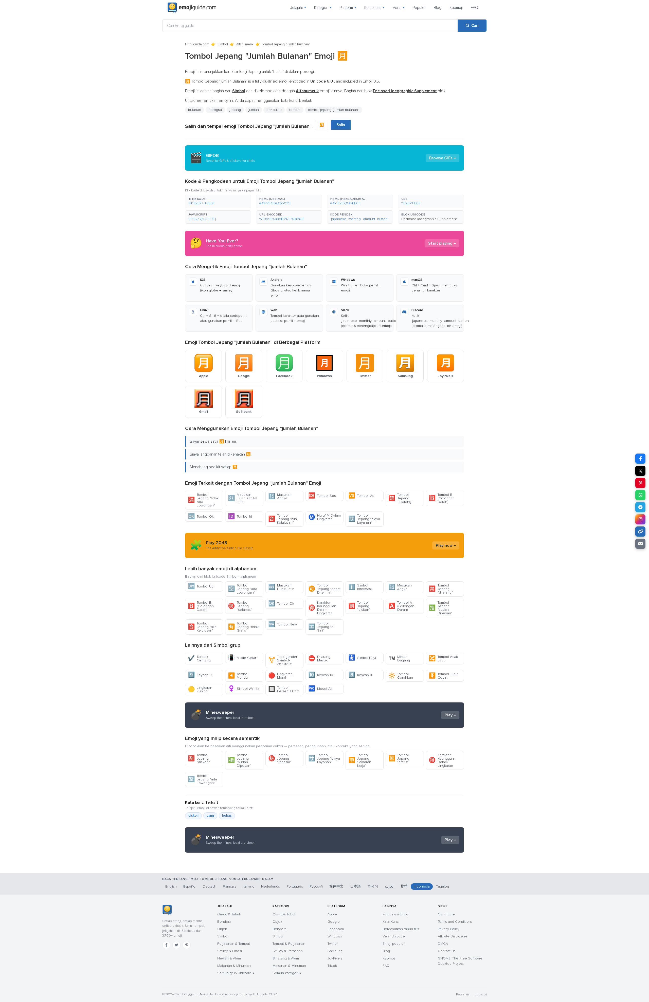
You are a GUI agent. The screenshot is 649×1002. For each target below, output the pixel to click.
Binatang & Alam (286, 958)
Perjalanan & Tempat (233, 943)
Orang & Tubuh (229, 914)
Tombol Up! (201, 586)
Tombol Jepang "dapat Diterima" (324, 589)
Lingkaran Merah (280, 676)
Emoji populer (394, 943)
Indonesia (422, 886)
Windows (335, 936)
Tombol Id (240, 516)
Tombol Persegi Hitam (283, 689)
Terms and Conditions (455, 921)
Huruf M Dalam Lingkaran (324, 517)
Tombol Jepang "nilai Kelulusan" (283, 519)
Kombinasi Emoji (395, 914)
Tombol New (282, 624)
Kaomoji (456, 7)
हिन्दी (404, 886)
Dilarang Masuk (319, 658)
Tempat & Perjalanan (289, 943)
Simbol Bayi (362, 657)
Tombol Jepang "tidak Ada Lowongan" (203, 500)
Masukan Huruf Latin (281, 587)
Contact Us (447, 951)
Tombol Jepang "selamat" (240, 606)
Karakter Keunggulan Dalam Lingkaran (322, 607)
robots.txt (480, 994)
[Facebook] (166, 945)
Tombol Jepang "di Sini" (321, 627)
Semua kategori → (287, 973)
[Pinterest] (187, 945)
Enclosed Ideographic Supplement (429, 219)
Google (334, 921)
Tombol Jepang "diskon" (359, 606)
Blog (437, 7)
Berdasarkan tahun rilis (401, 929)
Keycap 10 (320, 675)
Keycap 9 (200, 675)
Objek (222, 929)
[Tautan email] (640, 544)
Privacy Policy (448, 929)
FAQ (474, 7)
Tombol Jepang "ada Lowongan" (242, 589)
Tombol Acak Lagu (443, 658)
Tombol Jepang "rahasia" (279, 758)
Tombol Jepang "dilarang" (400, 498)
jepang (235, 110)
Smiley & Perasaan (288, 951)
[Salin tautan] (640, 531)
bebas (227, 816)
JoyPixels (335, 958)
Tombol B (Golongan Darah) (442, 498)
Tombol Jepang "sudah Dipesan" (440, 607)
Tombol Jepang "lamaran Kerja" (359, 760)
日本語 (355, 886)
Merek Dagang (399, 658)
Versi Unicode (394, 936)
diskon (193, 816)
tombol (294, 110)
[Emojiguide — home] (192, 8)
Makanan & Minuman (234, 966)
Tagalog (442, 886)
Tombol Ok (201, 516)
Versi (399, 7)
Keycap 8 (360, 675)
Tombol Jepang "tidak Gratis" (243, 627)
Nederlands (270, 886)
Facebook (336, 929)
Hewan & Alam (229, 958)
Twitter (333, 943)
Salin (340, 125)
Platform (348, 7)
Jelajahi (298, 7)
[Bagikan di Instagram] (640, 519)
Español (189, 886)
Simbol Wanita (243, 688)
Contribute (446, 914)
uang (210, 816)
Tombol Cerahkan (400, 676)
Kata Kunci (391, 921)
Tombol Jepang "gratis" (398, 758)
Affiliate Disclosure (452, 936)
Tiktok (332, 966)
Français (229, 886)
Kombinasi (374, 7)
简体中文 (336, 886)
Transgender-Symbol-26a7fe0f (283, 660)
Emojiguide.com (197, 44)
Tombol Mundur (238, 676)
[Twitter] (176, 945)
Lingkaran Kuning (200, 689)
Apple (332, 914)
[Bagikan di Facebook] (640, 459)
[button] (218, 201)
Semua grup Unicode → (235, 973)
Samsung (335, 951)
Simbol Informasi (360, 587)
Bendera (224, 921)
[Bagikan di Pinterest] (640, 483)
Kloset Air (320, 688)
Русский (316, 886)
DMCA (443, 943)
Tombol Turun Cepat (444, 676)
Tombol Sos (322, 495)
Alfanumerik (245, 44)
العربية (389, 886)
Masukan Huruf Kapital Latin (242, 498)
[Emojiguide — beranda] (167, 910)
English (171, 886)
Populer (419, 7)
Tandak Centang (199, 658)
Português (294, 886)
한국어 (372, 886)
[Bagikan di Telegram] (640, 507)
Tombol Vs (361, 495)
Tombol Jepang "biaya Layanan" (364, 519)
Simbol (223, 44)
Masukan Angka (280, 496)
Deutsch (209, 886)
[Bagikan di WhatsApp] (640, 495)
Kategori (323, 7)
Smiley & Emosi (229, 951)
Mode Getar (242, 657)
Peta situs (463, 994)
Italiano (249, 886)
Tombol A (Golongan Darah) (401, 606)
